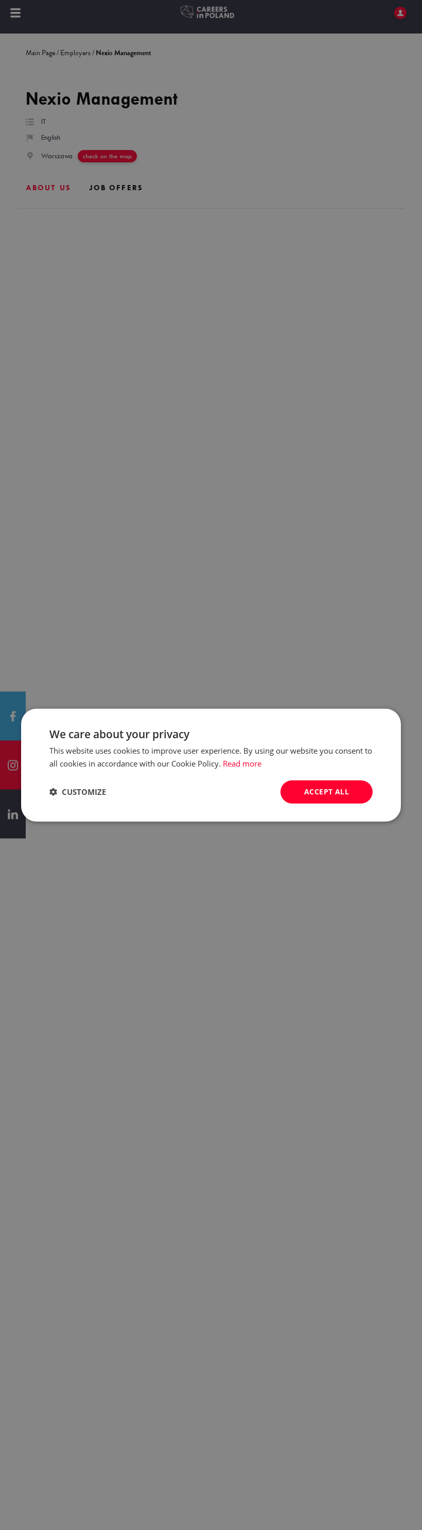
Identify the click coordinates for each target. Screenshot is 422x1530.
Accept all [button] (326, 791)
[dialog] (211, 765)
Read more (242, 763)
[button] (77, 791)
